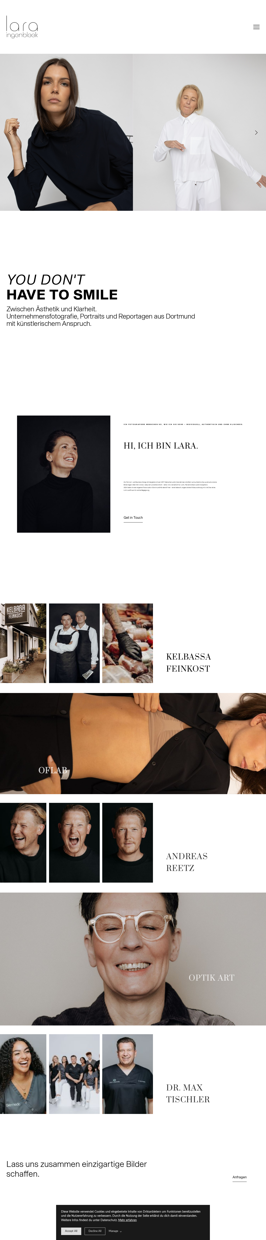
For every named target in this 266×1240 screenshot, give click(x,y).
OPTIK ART (212, 978)
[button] (256, 27)
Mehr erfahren (127, 1220)
